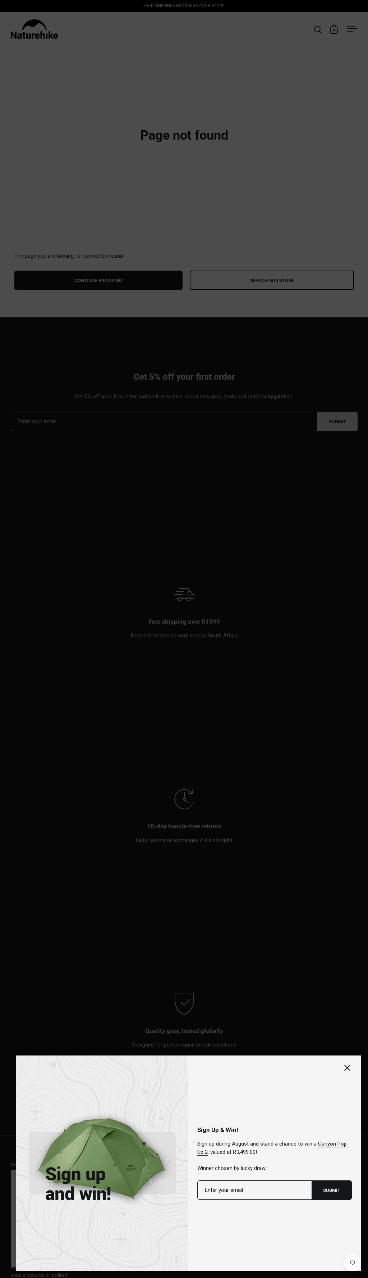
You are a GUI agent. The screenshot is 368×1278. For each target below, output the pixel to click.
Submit (331, 1190)
